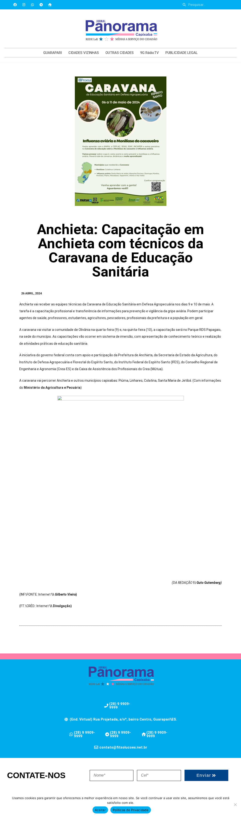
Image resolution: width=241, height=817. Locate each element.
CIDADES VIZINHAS (83, 53)
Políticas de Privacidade (131, 810)
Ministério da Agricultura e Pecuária (52, 387)
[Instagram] (23, 4)
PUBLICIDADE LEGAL (181, 53)
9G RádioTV (149, 53)
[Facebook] (15, 4)
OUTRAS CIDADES (119, 53)
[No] (235, 804)
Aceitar (100, 810)
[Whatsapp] (32, 4)
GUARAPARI (52, 53)
